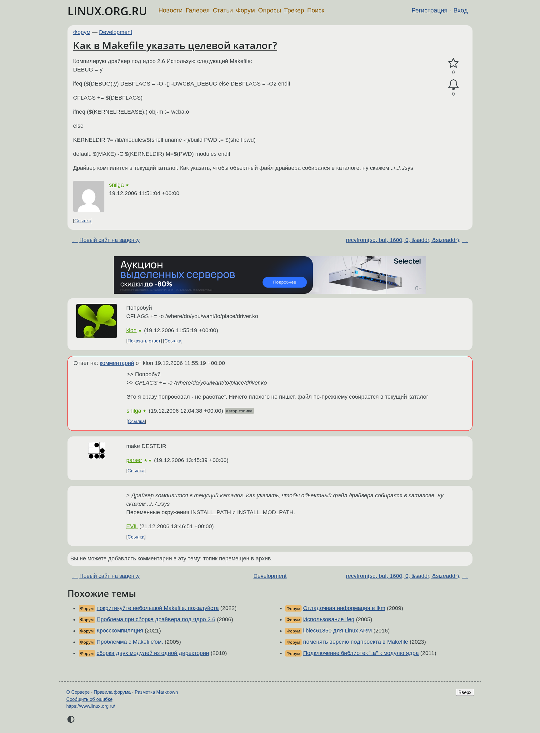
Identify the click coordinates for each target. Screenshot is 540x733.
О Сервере (78, 692)
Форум (245, 10)
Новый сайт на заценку (109, 240)
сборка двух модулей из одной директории (153, 653)
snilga (116, 185)
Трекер (294, 10)
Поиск (315, 10)
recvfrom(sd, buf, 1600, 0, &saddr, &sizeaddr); (403, 240)
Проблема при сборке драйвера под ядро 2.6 (156, 619)
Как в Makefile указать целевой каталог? (175, 45)
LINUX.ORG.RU (107, 11)
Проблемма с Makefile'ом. (130, 642)
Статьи (223, 10)
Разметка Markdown (156, 692)
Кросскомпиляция (120, 630)
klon (131, 330)
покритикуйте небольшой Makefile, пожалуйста (158, 608)
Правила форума (112, 692)
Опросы (269, 10)
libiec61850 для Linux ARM (337, 630)
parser (134, 460)
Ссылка (82, 220)
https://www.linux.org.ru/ (90, 706)
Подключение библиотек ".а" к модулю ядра (361, 653)
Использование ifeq (328, 619)
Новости (170, 10)
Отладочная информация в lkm (344, 608)
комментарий (117, 363)
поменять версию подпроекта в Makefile (355, 642)
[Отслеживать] (453, 84)
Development (115, 32)
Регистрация (430, 10)
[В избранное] (453, 63)
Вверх (465, 692)
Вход (460, 10)
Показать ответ (144, 340)
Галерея (198, 10)
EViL (132, 526)
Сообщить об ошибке (89, 699)
